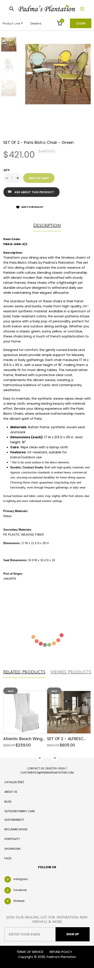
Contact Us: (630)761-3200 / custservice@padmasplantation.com (47, 770)
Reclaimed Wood (15, 829)
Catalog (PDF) (14, 782)
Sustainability (14, 820)
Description (47, 225)
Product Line (11, 23)
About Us (10, 792)
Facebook (20, 890)
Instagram (21, 879)
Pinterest (19, 901)
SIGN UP (72, 934)
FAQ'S (8, 858)
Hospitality (12, 839)
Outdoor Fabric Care (19, 811)
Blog (7, 801)
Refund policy (61, 952)
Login (80, 23)
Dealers (35, 23)
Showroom (12, 849)
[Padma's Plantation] (47, 8)
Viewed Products (70, 672)
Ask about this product (34, 192)
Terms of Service (30, 952)
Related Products (24, 672)
